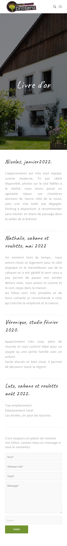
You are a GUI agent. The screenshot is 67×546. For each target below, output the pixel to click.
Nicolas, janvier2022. (28, 161)
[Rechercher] (53, 6)
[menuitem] (53, 6)
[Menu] (60, 7)
